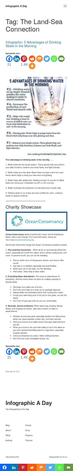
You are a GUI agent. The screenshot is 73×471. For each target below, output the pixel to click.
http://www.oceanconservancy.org (20, 239)
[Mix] (39, 58)
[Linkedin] (16, 58)
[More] (32, 66)
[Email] (61, 58)
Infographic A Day (16, 6)
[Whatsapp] (54, 58)
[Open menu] (65, 6)
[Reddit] (32, 58)
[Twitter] (46, 58)
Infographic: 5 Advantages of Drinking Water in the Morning (33, 44)
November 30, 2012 (12, 371)
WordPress (63, 457)
